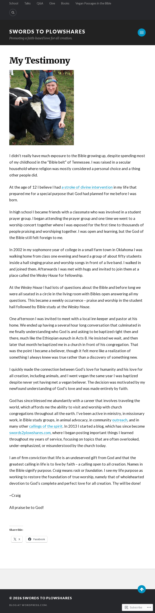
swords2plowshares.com (30, 432)
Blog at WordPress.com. (28, 605)
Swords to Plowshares (47, 31)
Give (52, 3)
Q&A (40, 3)
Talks (27, 3)
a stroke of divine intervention (87, 187)
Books (65, 3)
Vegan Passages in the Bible (93, 3)
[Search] (13, 12)
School (13, 3)
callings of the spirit (46, 426)
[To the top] (142, 589)
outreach (119, 420)
